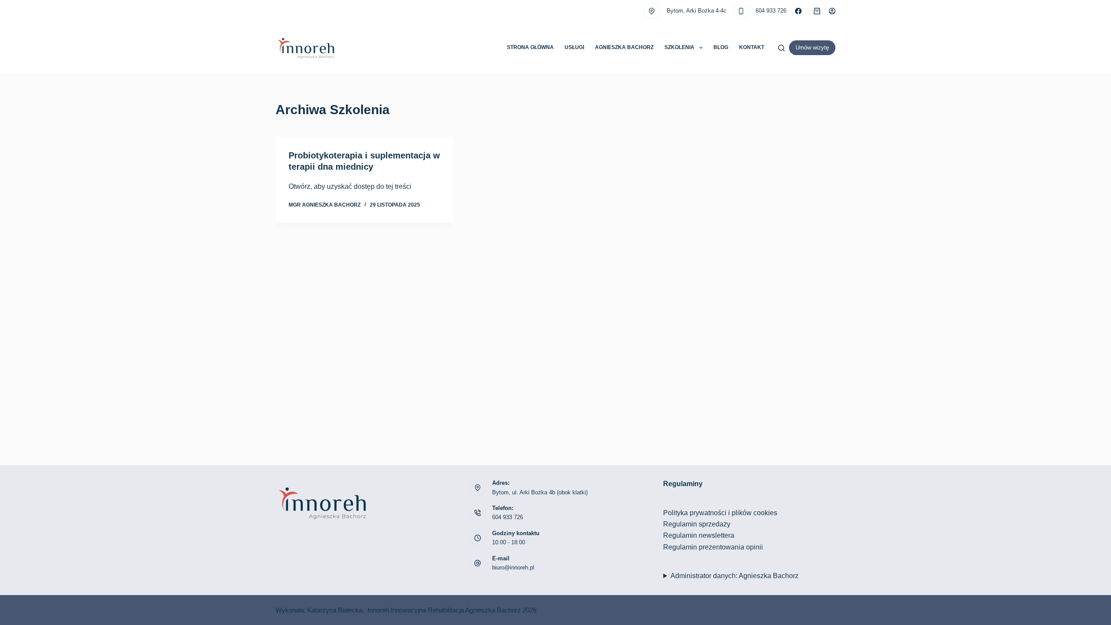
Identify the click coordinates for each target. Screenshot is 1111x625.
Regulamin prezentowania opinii (713, 547)
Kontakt (751, 47)
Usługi (574, 47)
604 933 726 (771, 10)
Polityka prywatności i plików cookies (720, 512)
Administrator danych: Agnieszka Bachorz (735, 575)
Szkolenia (679, 47)
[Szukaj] (781, 48)
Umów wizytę (812, 47)
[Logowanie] (832, 11)
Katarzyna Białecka (334, 610)
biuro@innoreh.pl (513, 567)
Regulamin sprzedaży (696, 524)
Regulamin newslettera (698, 535)
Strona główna (530, 47)
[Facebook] (798, 11)
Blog (720, 47)
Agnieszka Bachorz (624, 47)
